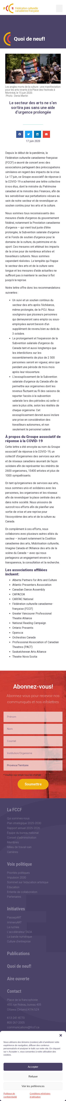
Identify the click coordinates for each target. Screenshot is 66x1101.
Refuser (33, 1076)
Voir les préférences (33, 1086)
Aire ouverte (18, 978)
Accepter (33, 1066)
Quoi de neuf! (19, 966)
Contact (14, 991)
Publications (18, 953)
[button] (60, 1035)
